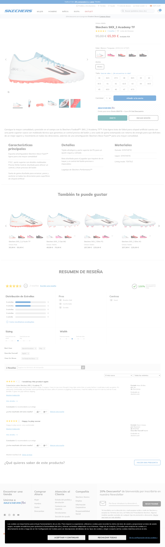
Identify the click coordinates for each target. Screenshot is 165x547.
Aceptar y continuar (66, 537)
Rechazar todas (107, 537)
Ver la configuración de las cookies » (143, 537)
